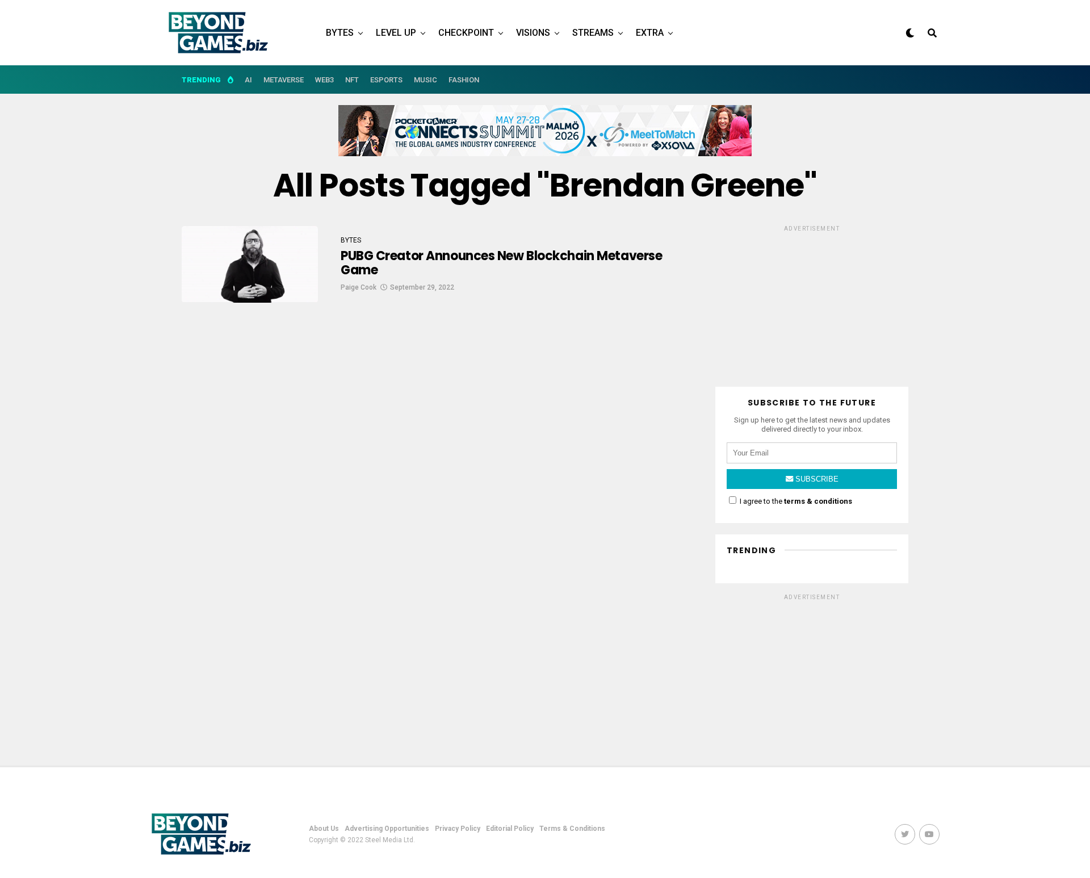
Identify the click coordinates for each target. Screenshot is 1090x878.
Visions (533, 32)
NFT (352, 80)
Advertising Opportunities (387, 829)
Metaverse (283, 80)
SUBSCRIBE (816, 479)
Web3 (324, 80)
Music (425, 80)
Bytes (340, 32)
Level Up (396, 32)
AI (248, 80)
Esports (386, 80)
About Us (324, 829)
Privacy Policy (457, 829)
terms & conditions (818, 501)
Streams (593, 32)
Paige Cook (358, 287)
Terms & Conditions (572, 829)
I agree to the (795, 501)
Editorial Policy (510, 829)
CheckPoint (466, 32)
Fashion (463, 80)
